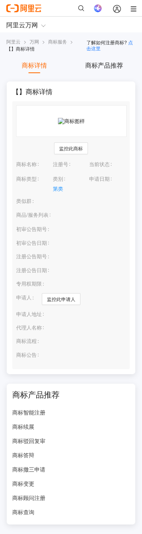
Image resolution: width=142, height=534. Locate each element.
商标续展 (23, 426)
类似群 (24, 201)
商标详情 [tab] (34, 65)
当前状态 (99, 164)
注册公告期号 (31, 256)
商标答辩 (23, 455)
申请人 (24, 297)
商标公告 (26, 354)
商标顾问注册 (28, 498)
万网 (34, 41)
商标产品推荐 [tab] (104, 65)
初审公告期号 (31, 229)
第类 (58, 188)
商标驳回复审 (28, 441)
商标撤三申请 (28, 469)
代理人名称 (29, 327)
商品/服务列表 (32, 214)
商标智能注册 (28, 412)
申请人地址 (29, 314)
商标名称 (26, 164)
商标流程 (26, 341)
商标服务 (57, 41)
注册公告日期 (31, 270)
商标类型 (26, 178)
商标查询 (23, 512)
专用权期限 (29, 283)
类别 (58, 178)
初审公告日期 (31, 242)
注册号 (60, 164)
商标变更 (23, 483)
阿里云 (13, 41)
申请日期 (99, 178)
